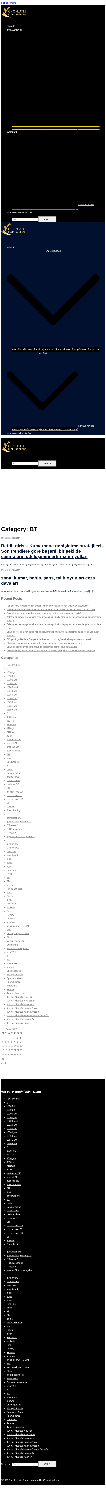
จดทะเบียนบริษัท (20, 128)
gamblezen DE (14, 818)
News (9, 874)
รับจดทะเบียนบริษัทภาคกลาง (21, 1004)
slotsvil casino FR (15, 941)
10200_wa (12, 683)
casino (10, 769)
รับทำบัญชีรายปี (38, 208)
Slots (9, 937)
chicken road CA (15, 792)
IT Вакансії (12, 825)
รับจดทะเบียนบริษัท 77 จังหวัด (21, 1001)
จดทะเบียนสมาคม (91, 128)
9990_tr (10, 728)
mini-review (12, 844)
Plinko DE (12, 903)
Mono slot (11, 851)
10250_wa (12, 695)
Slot (8, 930)
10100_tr (11, 676)
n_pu (9, 866)
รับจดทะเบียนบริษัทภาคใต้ (19, 1023)
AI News (11, 732)
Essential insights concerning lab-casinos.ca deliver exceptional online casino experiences (51, 650)
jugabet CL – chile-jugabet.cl (21, 836)
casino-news (13, 777)
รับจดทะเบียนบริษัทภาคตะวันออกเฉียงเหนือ (28, 1015)
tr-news (10, 967)
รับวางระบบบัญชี (69, 208)
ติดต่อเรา (29, 212)
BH (8, 754)
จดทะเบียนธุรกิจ (14, 30)
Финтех (10, 989)
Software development (18, 948)
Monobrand (12, 855)
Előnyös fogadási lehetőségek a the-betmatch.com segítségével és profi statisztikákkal (49, 639)
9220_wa (11, 717)
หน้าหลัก (11, 26)
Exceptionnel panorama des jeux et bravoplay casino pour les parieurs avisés (44, 613)
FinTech (10, 806)
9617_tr (10, 721)
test (8, 959)
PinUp (10, 896)
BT (19, 538)
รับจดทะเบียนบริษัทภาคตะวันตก (22, 1008)
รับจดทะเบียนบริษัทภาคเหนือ (21, 1019)
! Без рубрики (13, 665)
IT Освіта (11, 833)
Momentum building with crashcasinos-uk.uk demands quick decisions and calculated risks (51, 609)
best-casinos (13, 747)
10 (3, 1046)
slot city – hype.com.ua (18, 933)
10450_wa (12, 702)
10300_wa (12, 698)
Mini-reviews (13, 848)
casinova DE (13, 784)
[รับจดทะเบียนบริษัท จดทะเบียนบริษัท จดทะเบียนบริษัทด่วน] (13, 20)
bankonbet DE (14, 739)
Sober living (12, 945)
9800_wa (11, 724)
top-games (12, 963)
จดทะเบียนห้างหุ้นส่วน (38, 128)
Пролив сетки (13, 982)
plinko (10, 900)
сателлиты (12, 986)
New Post (11, 870)
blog (9, 758)
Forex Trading (13, 810)
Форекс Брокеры (15, 993)
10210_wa (12, 691)
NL (8, 877)
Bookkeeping (13, 762)
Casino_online (14, 773)
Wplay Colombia (15, 974)
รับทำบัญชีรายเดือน (21, 208)
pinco (9, 892)
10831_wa (12, 706)
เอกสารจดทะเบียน (15, 212)
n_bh (9, 859)
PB (8, 881)
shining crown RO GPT (18, 926)
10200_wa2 (12, 687)
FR (8, 814)
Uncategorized (14, 971)
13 (12, 1046)
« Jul (3, 1063)
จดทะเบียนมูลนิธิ (74, 128)
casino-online (13, 780)
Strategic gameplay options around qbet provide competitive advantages (42, 647)
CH (8, 788)
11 (6, 1046)
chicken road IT (14, 795)
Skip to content (8, 3)
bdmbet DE (12, 743)
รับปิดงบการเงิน (53, 208)
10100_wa (12, 680)
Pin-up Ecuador (14, 889)
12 (9, 1046)
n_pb (9, 862)
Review (10, 915)
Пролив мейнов (15, 978)
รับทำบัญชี (12, 132)
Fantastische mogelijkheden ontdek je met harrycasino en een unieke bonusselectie (48, 606)
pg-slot (10, 885)
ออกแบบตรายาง (86, 204)
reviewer (11, 922)
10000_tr (11, 672)
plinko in (11, 907)
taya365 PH (12, 952)
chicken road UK (15, 799)
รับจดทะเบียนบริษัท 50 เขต (19, 997)
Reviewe (11, 918)
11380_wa (12, 710)
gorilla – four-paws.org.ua (19, 821)
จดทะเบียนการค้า (57, 128)
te (7, 956)
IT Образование (15, 829)
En (8, 803)
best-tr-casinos (14, 751)
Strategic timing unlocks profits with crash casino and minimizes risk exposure (44, 643)
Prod (9, 911)
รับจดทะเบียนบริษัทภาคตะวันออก (23, 1012)
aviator (10, 736)
